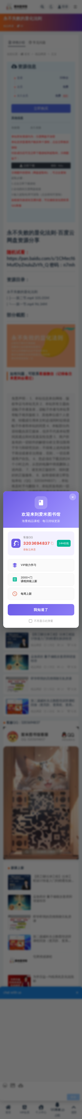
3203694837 (36, 543)
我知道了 (41, 609)
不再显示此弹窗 (43, 621)
